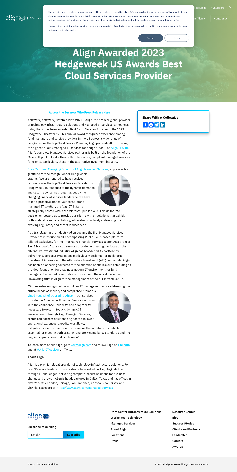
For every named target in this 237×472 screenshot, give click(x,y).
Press (114, 440)
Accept (150, 38)
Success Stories (183, 423)
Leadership (179, 435)
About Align (196, 18)
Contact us (221, 18)
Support (219, 7)
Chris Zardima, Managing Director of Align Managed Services (68, 169)
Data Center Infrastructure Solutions (136, 412)
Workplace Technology (126, 417)
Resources (200, 7)
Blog (175, 417)
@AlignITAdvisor (48, 349)
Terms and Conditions (47, 464)
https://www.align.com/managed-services (85, 388)
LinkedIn (124, 345)
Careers (177, 440)
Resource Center (183, 412)
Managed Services (123, 423)
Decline (177, 38)
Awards (177, 446)
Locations (117, 435)
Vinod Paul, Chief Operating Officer (51, 295)
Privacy (31, 464)
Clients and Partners (186, 429)
